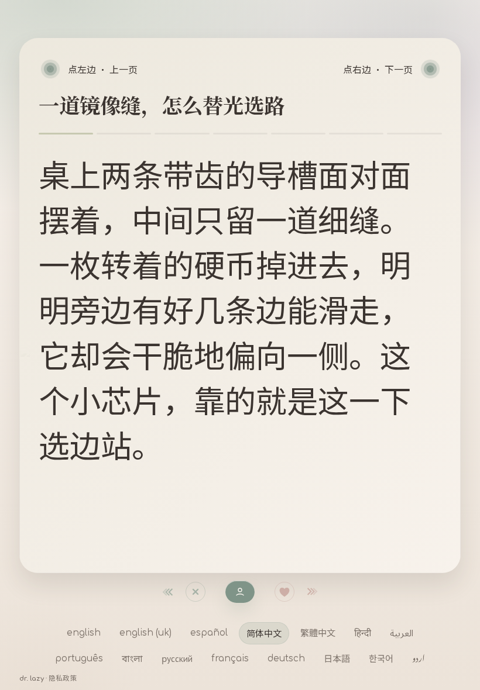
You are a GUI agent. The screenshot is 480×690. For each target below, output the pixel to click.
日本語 (337, 658)
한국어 (381, 658)
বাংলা (132, 658)
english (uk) (145, 633)
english (84, 633)
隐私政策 (63, 678)
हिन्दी (362, 633)
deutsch (286, 659)
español (209, 633)
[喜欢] (284, 592)
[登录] (240, 592)
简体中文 (264, 632)
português (79, 659)
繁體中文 (317, 633)
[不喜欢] (174, 591)
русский (177, 658)
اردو (418, 658)
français (230, 659)
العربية (401, 633)
